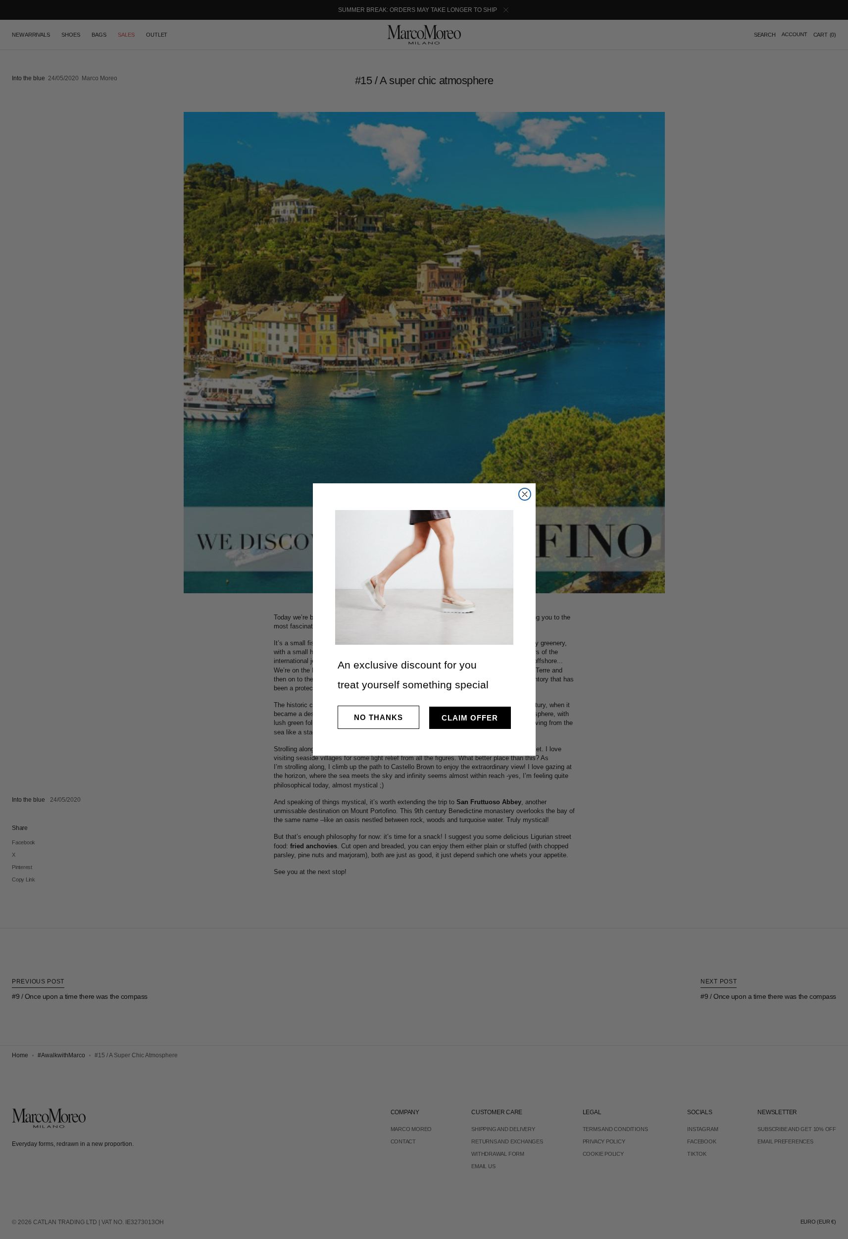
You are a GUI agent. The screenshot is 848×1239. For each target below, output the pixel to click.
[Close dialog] (525, 494)
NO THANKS (378, 717)
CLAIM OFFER (470, 718)
